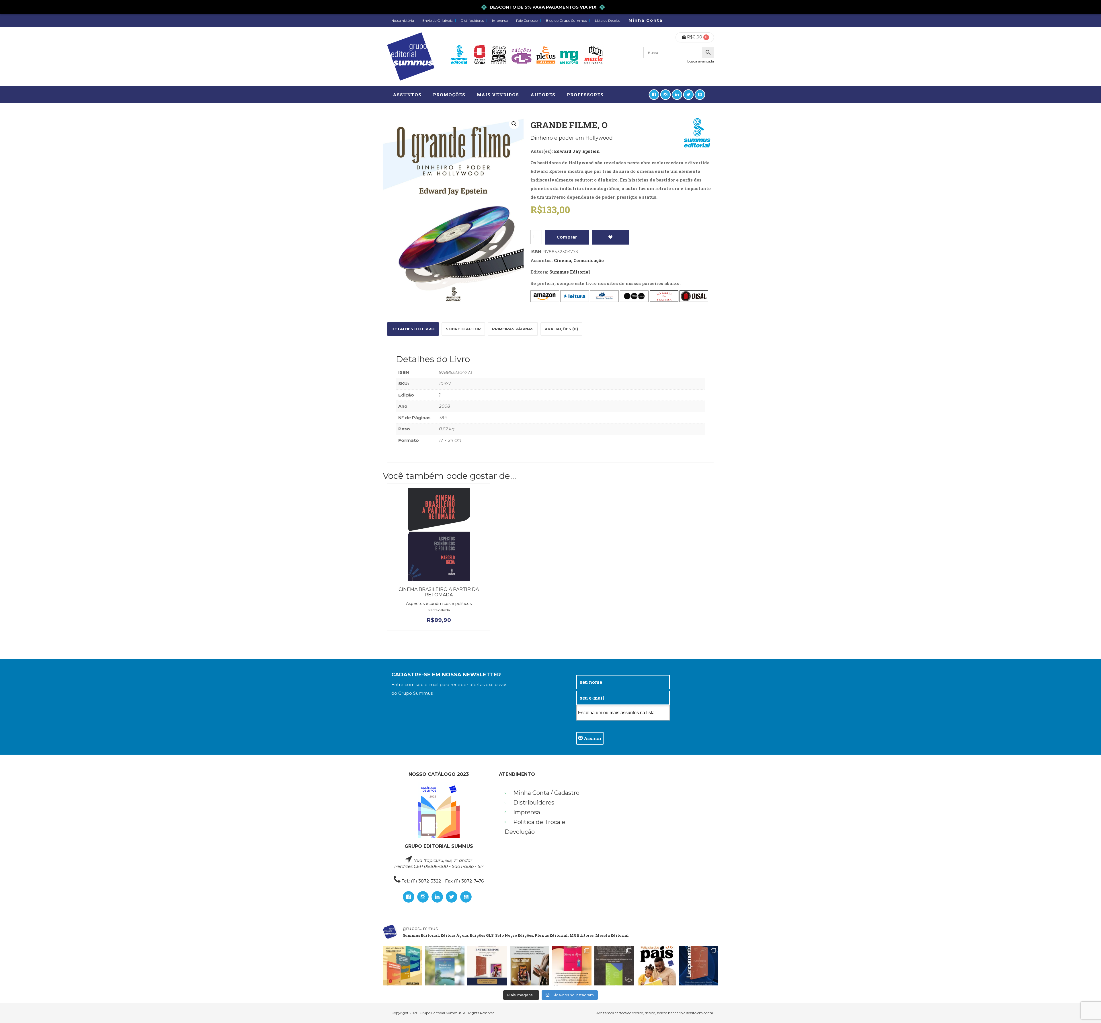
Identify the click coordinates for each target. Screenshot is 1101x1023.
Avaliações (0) (561, 329)
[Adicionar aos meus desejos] (610, 237)
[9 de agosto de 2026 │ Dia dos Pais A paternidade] (656, 965)
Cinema (562, 260)
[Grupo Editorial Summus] (410, 56)
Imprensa (500, 20)
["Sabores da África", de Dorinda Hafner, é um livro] (572, 965)
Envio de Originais (437, 20)
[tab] (413, 329)
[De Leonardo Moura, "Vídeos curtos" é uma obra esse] (529, 965)
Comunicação (588, 260)
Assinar (592, 738)
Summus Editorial (569, 272)
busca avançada (700, 61)
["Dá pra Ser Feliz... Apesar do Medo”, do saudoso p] (614, 965)
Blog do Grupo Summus (566, 20)
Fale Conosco (527, 20)
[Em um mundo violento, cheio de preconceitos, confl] (402, 965)
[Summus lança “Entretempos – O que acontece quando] (699, 965)
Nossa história (402, 20)
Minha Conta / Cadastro (546, 792)
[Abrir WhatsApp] (1086, 1008)
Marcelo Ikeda (438, 610)
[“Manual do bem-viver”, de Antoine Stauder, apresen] (445, 965)
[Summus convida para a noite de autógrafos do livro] (487, 965)
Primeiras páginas (513, 329)
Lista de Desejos (607, 20)
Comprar (567, 237)
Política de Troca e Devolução (535, 827)
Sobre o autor (463, 329)
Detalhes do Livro (413, 329)
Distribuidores (472, 20)
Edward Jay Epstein (577, 151)
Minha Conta (645, 20)
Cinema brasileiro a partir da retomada (439, 592)
